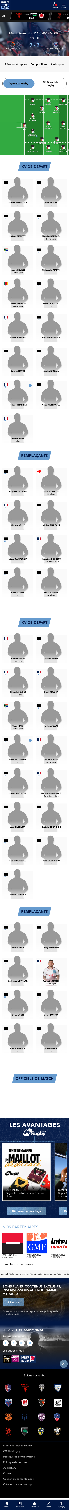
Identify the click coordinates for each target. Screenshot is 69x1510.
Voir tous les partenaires (19, 1263)
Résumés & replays (16, 64)
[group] (30, 16)
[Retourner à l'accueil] (5, 11)
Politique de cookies (15, 1462)
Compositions (38, 64)
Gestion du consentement (18, 1478)
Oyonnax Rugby (13, 48)
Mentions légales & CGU (17, 1445)
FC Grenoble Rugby (55, 48)
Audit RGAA (10, 1468)
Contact (8, 1473)
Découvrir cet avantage (26, 1211)
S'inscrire (13, 1302)
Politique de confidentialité (19, 1456)
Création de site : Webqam (18, 1484)
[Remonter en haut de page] (64, 1364)
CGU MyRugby (12, 1451)
